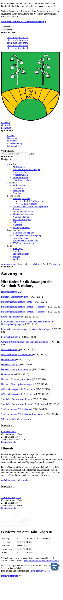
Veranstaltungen (20, 175)
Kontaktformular (9, 442)
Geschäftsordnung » (10, 349)
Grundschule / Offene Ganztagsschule (30, 206)
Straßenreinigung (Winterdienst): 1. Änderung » (23, 414)
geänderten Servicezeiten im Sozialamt (41, 560)
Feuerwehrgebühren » (11, 337)
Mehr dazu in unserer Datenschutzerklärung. (23, 21)
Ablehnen (6, 27)
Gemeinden (23, 264)
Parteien (16, 256)
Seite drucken (23, 480)
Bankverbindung (9, 576)
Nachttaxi (17, 225)
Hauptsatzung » (8, 359)
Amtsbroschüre (20, 172)
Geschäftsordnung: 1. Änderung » (17, 354)
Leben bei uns (13, 196)
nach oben (12, 480)
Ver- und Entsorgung (22, 219)
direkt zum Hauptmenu (17, 43)
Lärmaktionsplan (20, 238)
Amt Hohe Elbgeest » (11, 497)
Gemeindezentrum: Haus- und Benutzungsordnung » (25, 342)
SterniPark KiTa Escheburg (31, 201)
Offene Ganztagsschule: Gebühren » (18, 394)
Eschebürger (18, 190)
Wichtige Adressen (21, 227)
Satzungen (18, 248)
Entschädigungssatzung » (13, 316)
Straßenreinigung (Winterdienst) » (16, 409)
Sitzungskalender (21, 254)
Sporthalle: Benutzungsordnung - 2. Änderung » (23, 404)
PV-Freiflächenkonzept (23, 243)
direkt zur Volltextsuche (18, 40)
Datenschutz (12, 138)
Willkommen (19, 185)
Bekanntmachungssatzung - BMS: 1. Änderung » (24, 306)
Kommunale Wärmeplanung (26, 240)
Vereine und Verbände (23, 214)
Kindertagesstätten (21, 198)
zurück (4, 480)
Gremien (17, 251)
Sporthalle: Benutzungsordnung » (16, 399)
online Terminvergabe (39, 571)
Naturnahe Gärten (21, 217)
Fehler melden (13, 146)
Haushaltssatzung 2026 (12, 292)
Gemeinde (12, 182)
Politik (10, 246)
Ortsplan (17, 193)
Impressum (12, 140)
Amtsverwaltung (14, 143)
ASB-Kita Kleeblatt (28, 203)
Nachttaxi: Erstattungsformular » (16, 379)
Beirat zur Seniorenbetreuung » (15, 297)
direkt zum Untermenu (17, 45)
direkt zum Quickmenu (17, 37)
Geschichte (18, 188)
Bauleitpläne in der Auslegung (27, 235)
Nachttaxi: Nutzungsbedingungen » (17, 384)
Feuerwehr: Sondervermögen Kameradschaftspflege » (26, 329)
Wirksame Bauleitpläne (23, 232)
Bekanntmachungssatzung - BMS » (17, 302)
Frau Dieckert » (8, 431)
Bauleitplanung (14, 230)
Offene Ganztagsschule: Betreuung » (18, 389)
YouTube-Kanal (20, 177)
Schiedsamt (18, 222)
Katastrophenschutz (22, 180)
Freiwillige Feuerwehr (23, 211)
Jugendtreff (18, 209)
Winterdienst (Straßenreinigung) (16, 419)
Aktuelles (11, 164)
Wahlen (16, 259)
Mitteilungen (19, 167)
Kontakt (11, 135)
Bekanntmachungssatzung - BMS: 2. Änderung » (24, 311)
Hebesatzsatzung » (9, 364)
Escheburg (36, 264)
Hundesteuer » (8, 374)
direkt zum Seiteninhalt (17, 48)
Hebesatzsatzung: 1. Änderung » (16, 369)
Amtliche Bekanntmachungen (26, 169)
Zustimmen (7, 30)
